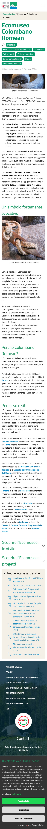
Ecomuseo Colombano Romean (16, 49)
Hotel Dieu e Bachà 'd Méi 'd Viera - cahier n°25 (25, 580)
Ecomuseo (38, 49)
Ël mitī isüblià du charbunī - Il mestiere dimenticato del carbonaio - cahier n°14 (23, 613)
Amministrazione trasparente (22, 677)
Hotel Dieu (25, 490)
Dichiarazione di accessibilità (21, 687)
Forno (7, 444)
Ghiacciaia (27, 503)
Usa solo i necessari (23, 818)
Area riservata (14, 666)
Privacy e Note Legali (17, 682)
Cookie (9, 672)
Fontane (5, 490)
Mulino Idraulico (10, 441)
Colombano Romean (12, 63)
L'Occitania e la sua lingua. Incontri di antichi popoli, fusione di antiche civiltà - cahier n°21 (25, 637)
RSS (7, 708)
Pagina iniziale (9, 14)
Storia (28, 58)
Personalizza (23, 809)
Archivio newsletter (17, 703)
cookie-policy (17, 794)
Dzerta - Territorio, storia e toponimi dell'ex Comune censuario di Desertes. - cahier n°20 (24, 625)
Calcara (5, 525)
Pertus (5, 380)
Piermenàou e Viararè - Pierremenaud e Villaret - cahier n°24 (25, 647)
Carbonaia (23, 522)
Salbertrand (8, 54)
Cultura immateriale (12, 58)
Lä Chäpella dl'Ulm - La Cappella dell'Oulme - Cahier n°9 (24, 605)
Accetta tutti (23, 800)
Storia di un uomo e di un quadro (25, 585)
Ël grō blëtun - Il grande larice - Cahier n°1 (24, 598)
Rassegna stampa (15, 693)
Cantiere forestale (19, 525)
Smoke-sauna (21, 509)
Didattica (11, 44)
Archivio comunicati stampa (20, 698)
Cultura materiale (25, 54)
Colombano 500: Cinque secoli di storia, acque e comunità (25, 591)
